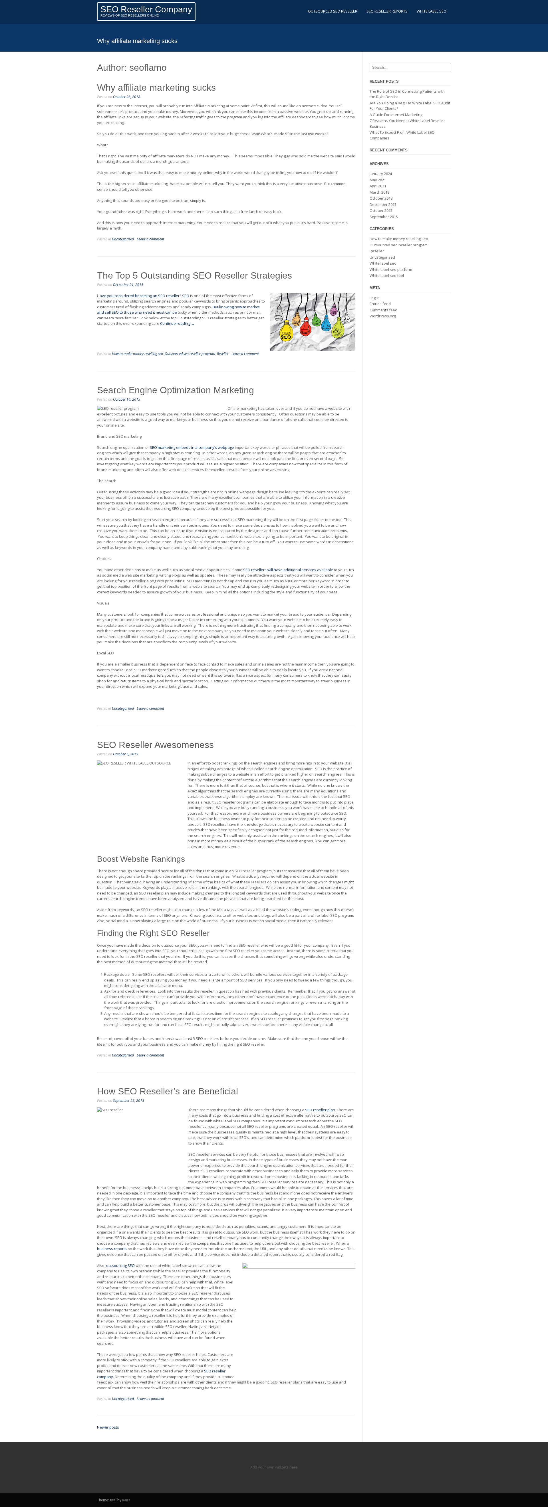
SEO (185, 295)
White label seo (383, 263)
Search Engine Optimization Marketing (175, 390)
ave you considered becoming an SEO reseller (140, 295)
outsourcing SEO (120, 1265)
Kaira (126, 1500)
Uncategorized (123, 239)
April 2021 (378, 185)
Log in (375, 297)
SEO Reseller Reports (387, 11)
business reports (112, 1248)
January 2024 (381, 173)
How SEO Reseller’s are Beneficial (167, 1091)
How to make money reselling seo (137, 353)
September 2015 (384, 216)
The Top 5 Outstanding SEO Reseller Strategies (194, 275)
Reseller (223, 353)
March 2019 (379, 192)
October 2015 (381, 210)
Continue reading (177, 323)
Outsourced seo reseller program (190, 353)
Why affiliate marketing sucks (156, 87)
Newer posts (108, 1427)
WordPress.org (383, 316)
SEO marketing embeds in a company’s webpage (192, 447)
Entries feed (380, 303)
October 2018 (381, 198)
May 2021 (378, 179)
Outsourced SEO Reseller (332, 11)
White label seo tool (387, 275)
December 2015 (383, 204)
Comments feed (383, 310)
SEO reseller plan (320, 1109)
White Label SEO (431, 11)
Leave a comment (150, 239)
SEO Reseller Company (146, 9)
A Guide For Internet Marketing (396, 114)
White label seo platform (391, 269)
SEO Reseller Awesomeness (155, 745)
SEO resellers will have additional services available (288, 569)
